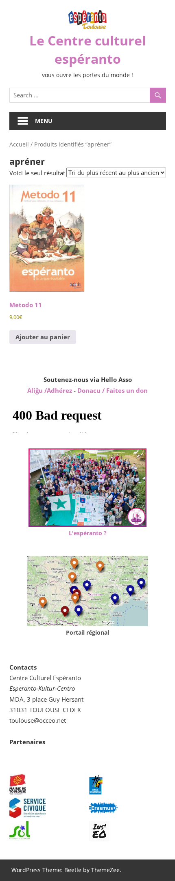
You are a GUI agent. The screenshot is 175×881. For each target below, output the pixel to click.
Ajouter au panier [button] (42, 337)
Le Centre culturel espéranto (87, 49)
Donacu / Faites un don (112, 390)
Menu (43, 121)
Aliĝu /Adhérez (50, 390)
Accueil (19, 144)
